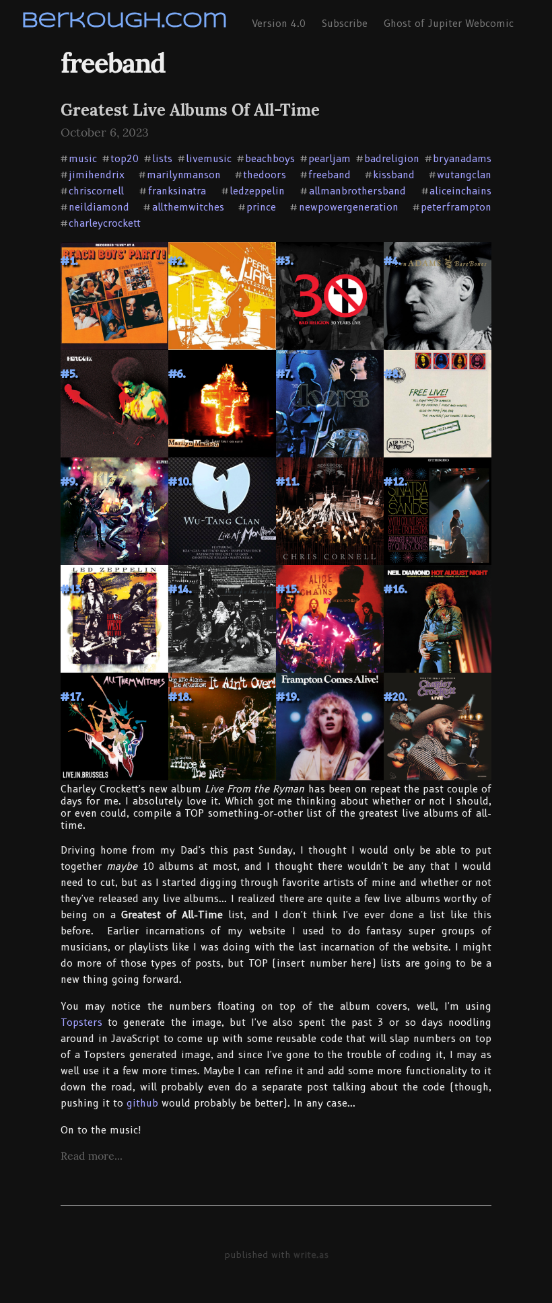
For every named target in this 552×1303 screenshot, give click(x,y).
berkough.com (125, 21)
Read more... (92, 1155)
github (142, 1103)
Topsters (81, 1022)
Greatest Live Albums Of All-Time (190, 110)
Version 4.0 (279, 23)
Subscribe (345, 23)
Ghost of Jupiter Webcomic (449, 23)
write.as (311, 1254)
